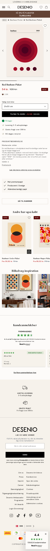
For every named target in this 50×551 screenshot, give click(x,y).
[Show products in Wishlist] (41, 7)
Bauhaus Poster (16, 20)
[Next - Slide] (47, 51)
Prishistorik (6, 165)
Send (25, 455)
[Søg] (9, 7)
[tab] (8, 80)
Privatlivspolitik (32, 493)
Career (21, 485)
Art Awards (19, 504)
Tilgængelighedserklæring (13, 493)
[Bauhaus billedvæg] (19, 290)
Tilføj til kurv (25, 114)
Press (21, 477)
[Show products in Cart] (46, 7)
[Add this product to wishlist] (45, 25)
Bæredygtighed (17, 489)
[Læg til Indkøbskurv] (29, 252)
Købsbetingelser (33, 485)
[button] (37, 540)
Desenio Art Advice (34, 473)
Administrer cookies (34, 503)
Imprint (21, 481)
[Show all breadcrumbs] (4, 20)
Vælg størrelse (8, 102)
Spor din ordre (32, 481)
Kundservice (31, 477)
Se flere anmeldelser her (25, 372)
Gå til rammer (25, 201)
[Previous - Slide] (3, 51)
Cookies (29, 489)
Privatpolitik (23, 460)
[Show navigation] (3, 7)
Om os (21, 473)
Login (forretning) (16, 509)
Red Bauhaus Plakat (34, 20)
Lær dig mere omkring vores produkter (25, 170)
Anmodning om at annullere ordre (33, 498)
